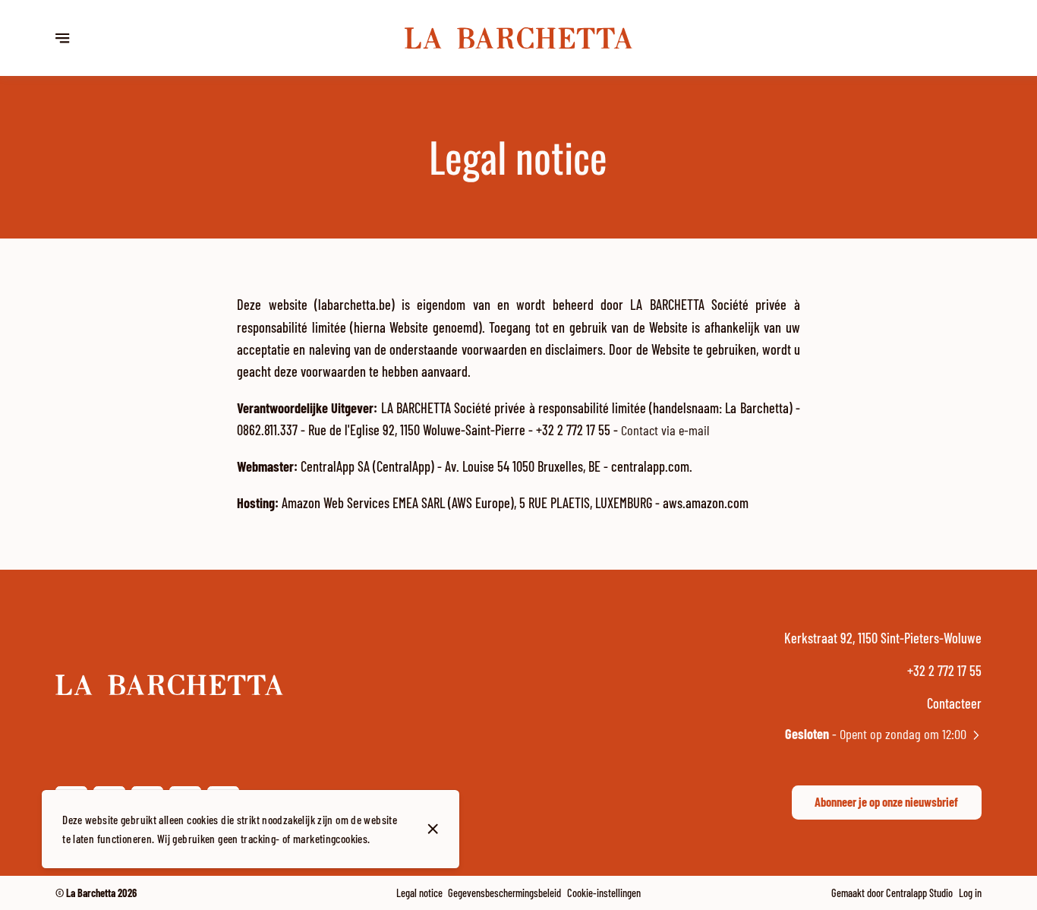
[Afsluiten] (432, 828)
